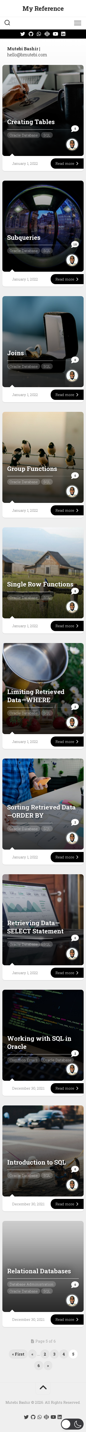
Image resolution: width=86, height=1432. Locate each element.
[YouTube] (55, 34)
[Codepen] (47, 34)
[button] (72, 1424)
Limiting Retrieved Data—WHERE (35, 696)
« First (18, 1354)
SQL (46, 135)
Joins (15, 353)
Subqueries (23, 237)
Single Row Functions (40, 584)
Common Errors (24, 1060)
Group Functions (32, 469)
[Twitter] (22, 34)
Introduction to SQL (36, 1162)
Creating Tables (31, 122)
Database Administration (32, 1284)
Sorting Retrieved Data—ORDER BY (41, 811)
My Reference (43, 8)
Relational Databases (39, 1271)
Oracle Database (24, 135)
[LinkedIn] (63, 34)
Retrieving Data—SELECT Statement (35, 927)
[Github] (30, 34)
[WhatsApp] (39, 34)
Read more (65, 163)
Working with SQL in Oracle (39, 1042)
